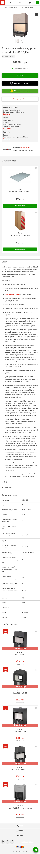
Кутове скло (7, 487)
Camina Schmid (25, 147)
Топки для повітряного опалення (18, 8)
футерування (15, 294)
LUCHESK (24, 851)
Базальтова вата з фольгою (20, 235)
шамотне (8, 294)
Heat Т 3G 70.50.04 (20, 693)
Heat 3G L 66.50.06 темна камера (20, 808)
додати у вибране (21, 99)
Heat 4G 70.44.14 (20, 655)
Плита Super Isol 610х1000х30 (20, 191)
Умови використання (27, 842)
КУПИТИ (20, 75)
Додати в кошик (20, 205)
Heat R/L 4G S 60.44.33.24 (20, 770)
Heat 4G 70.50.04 (20, 731)
